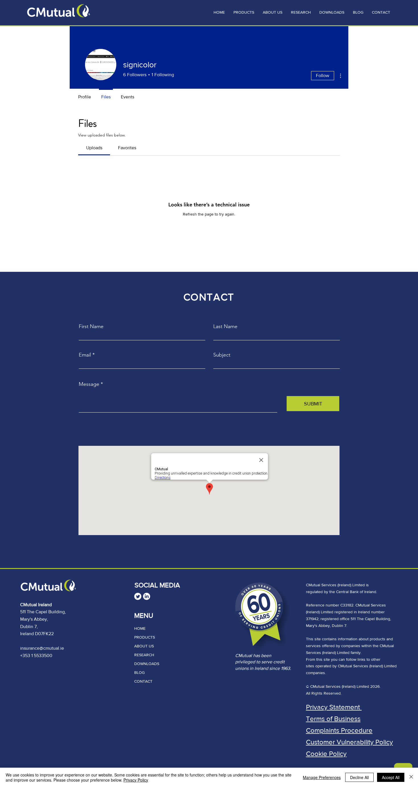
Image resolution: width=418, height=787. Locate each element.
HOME (140, 628)
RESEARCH (144, 655)
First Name (91, 326)
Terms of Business (333, 718)
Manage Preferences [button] (322, 777)
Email (85, 354)
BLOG (139, 672)
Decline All (359, 777)
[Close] (411, 777)
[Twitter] (137, 596)
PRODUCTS (144, 637)
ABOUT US (144, 646)
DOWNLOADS (146, 663)
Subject (221, 354)
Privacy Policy (135, 780)
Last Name (225, 326)
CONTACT (143, 681)
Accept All (391, 777)
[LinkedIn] (146, 596)
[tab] (94, 147)
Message (89, 384)
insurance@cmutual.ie (42, 648)
